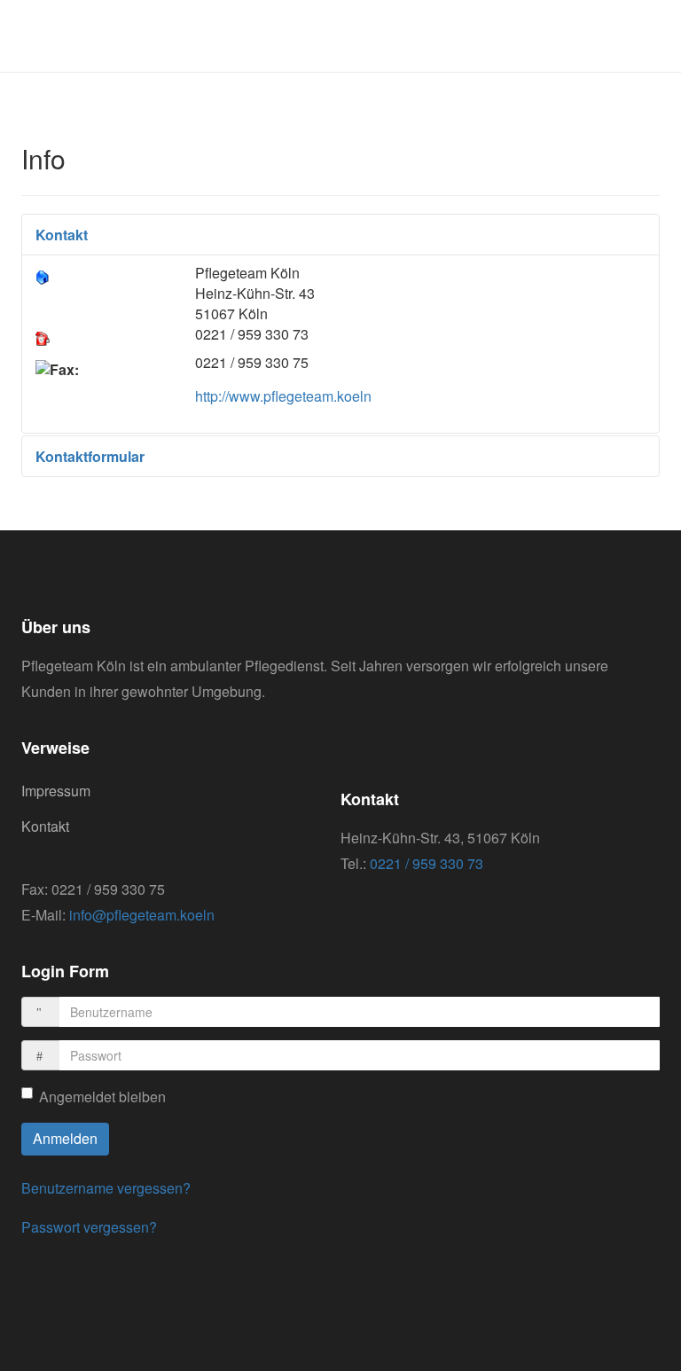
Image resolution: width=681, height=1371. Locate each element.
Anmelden (65, 1138)
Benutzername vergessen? (106, 1188)
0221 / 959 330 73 (426, 863)
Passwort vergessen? (89, 1227)
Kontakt (61, 234)
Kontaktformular (90, 456)
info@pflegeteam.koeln (142, 915)
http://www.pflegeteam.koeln (283, 396)
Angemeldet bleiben (102, 1096)
